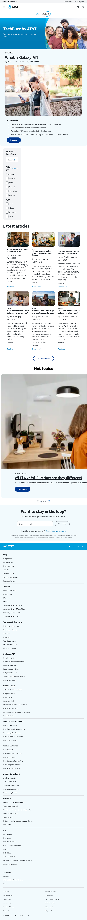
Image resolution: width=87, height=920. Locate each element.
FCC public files (49, 911)
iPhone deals (7, 697)
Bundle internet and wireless (13, 802)
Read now (13, 140)
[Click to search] (15, 159)
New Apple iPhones (10, 725)
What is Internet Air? (10, 806)
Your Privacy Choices (51, 899)
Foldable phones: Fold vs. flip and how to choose (68, 252)
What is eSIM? (8, 817)
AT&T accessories (9, 782)
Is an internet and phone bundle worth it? (17, 250)
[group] (43, 555)
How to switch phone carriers (14, 662)
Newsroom (7, 838)
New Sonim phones (10, 740)
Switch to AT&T (8, 658)
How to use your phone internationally (17, 810)
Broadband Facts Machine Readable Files (17, 860)
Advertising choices (50, 891)
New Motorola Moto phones (13, 736)
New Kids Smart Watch (11, 768)
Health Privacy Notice (51, 903)
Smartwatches (8, 573)
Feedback (6, 876)
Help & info (7, 853)
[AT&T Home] (13, 7)
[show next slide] (49, 501)
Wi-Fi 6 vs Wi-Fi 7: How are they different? (48, 477)
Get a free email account (56, 531)
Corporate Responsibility (12, 845)
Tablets (6, 570)
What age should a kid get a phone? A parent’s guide (43, 311)
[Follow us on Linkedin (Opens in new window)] (82, 546)
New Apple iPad (8, 750)
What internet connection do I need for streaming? (18, 311)
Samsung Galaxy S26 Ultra (12, 605)
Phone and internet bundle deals (15, 705)
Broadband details (8, 907)
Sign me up (62, 524)
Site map (6, 891)
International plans (10, 630)
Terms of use (7, 899)
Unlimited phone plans (11, 626)
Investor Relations (9, 842)
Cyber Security (49, 907)
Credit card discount (10, 708)
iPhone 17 (6, 601)
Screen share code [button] (10, 864)
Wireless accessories (10, 577)
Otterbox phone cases (11, 789)
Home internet (8, 566)
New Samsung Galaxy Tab (12, 753)
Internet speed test (10, 665)
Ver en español (79, 2)
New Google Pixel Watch (12, 765)
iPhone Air (7, 598)
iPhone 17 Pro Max (9, 590)
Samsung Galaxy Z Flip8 (11, 616)
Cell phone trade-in (10, 673)
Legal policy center (8, 911)
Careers (6, 849)
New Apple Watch (9, 757)
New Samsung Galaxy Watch (13, 761)
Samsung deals (8, 701)
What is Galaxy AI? (21, 57)
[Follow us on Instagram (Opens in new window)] (78, 546)
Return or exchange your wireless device (17, 821)
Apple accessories (9, 778)
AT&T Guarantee (9, 857)
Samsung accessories (11, 785)
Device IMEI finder (9, 680)
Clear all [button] (15, 169)
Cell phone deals (9, 693)
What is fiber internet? (11, 813)
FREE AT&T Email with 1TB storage (13, 880)
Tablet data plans (9, 641)
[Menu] (4, 7)
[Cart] (78, 7)
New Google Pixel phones (12, 733)
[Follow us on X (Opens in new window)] (69, 546)
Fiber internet (8, 562)
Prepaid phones (9, 581)
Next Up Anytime (9, 648)
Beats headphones (10, 793)
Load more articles (43, 358)
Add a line (6, 633)
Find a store (68, 2)
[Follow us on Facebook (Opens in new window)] (74, 546)
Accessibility (7, 903)
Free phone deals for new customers (16, 712)
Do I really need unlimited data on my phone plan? (69, 311)
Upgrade (6, 637)
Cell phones (7, 559)
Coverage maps (8, 895)
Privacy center (49, 895)
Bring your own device (11, 669)
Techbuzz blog (7, 872)
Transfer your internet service (14, 676)
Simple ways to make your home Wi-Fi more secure (41, 253)
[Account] (82, 7)
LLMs (5, 884)
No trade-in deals (9, 716)
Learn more (22, 489)
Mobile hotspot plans (10, 645)
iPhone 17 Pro (8, 594)
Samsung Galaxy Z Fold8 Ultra (14, 609)
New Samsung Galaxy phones (14, 729)
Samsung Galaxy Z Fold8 (12, 613)
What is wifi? (7, 825)
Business (13, 2)
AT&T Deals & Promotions (12, 690)
